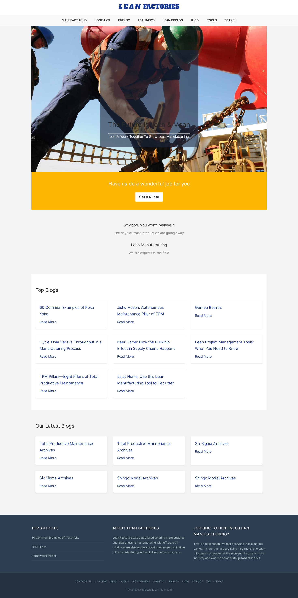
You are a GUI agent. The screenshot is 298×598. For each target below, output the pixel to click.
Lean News (146, 20)
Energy (124, 20)
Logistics (102, 20)
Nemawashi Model (43, 555)
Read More (48, 322)
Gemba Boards (208, 307)
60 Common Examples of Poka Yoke (55, 537)
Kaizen (124, 581)
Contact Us (83, 581)
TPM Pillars (38, 546)
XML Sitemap (214, 581)
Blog (195, 20)
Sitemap (197, 581)
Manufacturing (74, 20)
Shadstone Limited (152, 589)
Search (230, 20)
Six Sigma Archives (212, 443)
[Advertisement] (149, 88)
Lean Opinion (173, 20)
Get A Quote (149, 197)
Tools (212, 20)
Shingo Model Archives (137, 478)
